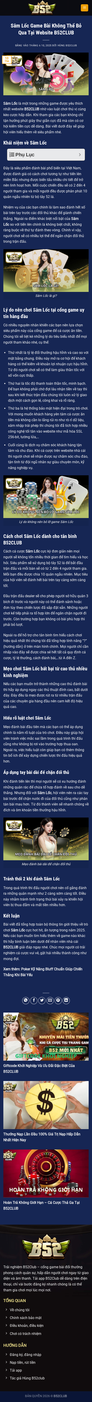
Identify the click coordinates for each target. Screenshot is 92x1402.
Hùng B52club (67, 45)
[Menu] (84, 8)
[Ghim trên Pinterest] (58, 1000)
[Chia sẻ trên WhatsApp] (25, 1000)
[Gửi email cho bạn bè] (50, 1000)
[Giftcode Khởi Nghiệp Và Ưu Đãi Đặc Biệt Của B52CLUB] (46, 1037)
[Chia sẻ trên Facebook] (34, 1000)
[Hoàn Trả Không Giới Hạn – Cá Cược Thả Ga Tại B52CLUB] (46, 1173)
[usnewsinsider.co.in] (42, 8)
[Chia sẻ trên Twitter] (42, 1000)
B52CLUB (60, 1396)
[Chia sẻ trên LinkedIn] (66, 1000)
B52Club (29, 1267)
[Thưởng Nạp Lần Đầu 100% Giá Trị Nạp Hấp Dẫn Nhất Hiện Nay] (46, 1105)
